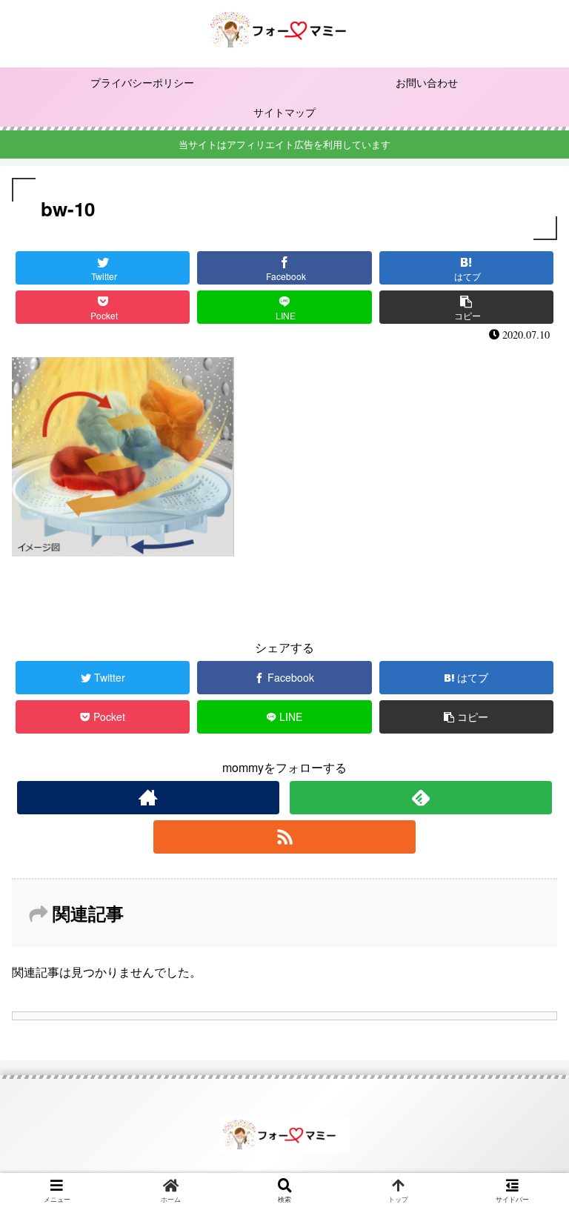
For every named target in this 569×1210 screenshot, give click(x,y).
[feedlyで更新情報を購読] (420, 797)
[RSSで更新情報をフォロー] (284, 837)
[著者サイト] (148, 797)
